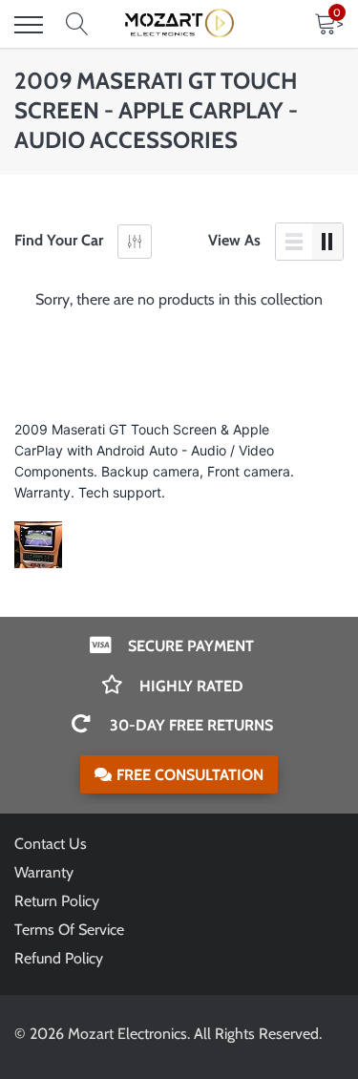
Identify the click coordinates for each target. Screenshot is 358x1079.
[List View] (294, 241)
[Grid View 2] (327, 241)
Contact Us (50, 844)
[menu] (28, 25)
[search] (77, 24)
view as (234, 240)
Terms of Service (69, 929)
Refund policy (58, 958)
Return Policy (56, 901)
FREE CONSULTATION (189, 775)
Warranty (44, 872)
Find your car (58, 240)
